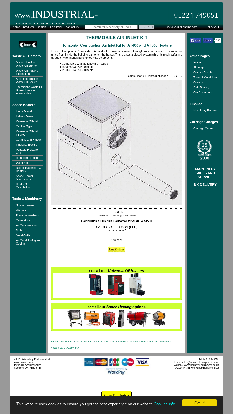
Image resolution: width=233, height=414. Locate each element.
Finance (196, 104)
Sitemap (198, 67)
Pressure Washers (27, 215)
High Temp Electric (27, 157)
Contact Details (202, 72)
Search (42, 27)
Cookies (198, 82)
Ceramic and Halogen (29, 139)
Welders (21, 210)
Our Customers (202, 92)
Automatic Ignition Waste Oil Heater (27, 80)
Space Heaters (23, 105)
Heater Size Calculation (23, 186)
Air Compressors (26, 225)
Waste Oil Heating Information (27, 72)
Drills (19, 230)
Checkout (213, 27)
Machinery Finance (205, 110)
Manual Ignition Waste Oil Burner (26, 64)
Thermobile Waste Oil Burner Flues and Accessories (29, 90)
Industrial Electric (26, 144)
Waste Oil (22, 162)
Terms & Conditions (205, 77)
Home (16, 27)
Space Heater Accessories (24, 177)
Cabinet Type (24, 126)
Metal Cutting (24, 235)
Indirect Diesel (25, 116)
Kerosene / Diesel (27, 121)
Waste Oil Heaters (26, 56)
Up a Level (56, 27)
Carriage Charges (204, 122)
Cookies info (164, 403)
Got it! (199, 403)
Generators (23, 220)
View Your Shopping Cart (182, 27)
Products (28, 27)
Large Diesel (24, 111)
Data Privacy (201, 87)
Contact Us (72, 27)
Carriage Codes (203, 128)
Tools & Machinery (27, 199)
